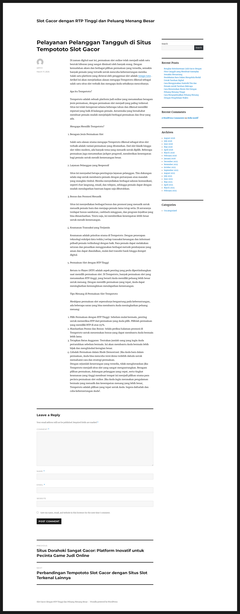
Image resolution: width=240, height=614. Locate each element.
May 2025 (168, 182)
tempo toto (144, 75)
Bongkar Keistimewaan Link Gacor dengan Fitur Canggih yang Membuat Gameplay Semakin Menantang (183, 72)
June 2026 (168, 144)
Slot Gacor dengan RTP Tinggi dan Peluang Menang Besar (96, 20)
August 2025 (169, 173)
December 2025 (171, 161)
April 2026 (168, 150)
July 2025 (168, 176)
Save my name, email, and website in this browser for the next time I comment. (75, 513)
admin (40, 68)
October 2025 (170, 167)
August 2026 (169, 138)
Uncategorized (170, 211)
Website (41, 498)
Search (165, 44)
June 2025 (168, 179)
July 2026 (168, 141)
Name (41, 471)
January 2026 (170, 158)
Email (41, 485)
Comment (43, 429)
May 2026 (168, 147)
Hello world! (193, 118)
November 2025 (171, 164)
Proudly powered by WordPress (104, 602)
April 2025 (168, 185)
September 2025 (171, 170)
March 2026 (169, 153)
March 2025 (169, 188)
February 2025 (170, 191)
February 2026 (170, 156)
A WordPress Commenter (173, 118)
